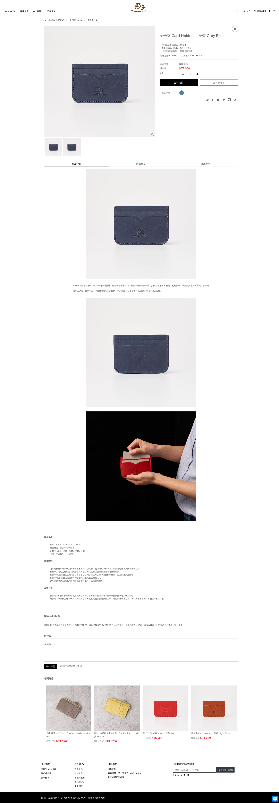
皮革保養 (45, 777)
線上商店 (37, 11)
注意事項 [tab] (205, 163)
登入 (248, 11)
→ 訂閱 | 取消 (225, 769)
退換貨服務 (80, 777)
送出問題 (50, 666)
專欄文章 (24, 11)
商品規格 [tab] (141, 163)
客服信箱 (112, 769)
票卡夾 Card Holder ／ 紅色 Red (207, 733)
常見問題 (79, 786)
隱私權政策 (80, 782)
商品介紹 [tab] (76, 163)
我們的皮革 (46, 773)
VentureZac (10, 11)
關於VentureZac (48, 769)
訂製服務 (51, 11)
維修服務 (79, 773)
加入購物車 (219, 82)
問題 (49, 644)
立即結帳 (178, 82)
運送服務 (79, 769)
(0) (261, 11)
